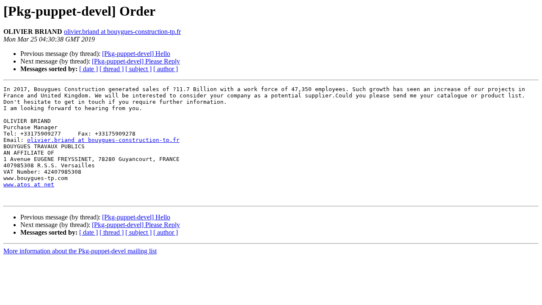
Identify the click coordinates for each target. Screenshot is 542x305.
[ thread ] (112, 68)
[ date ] (88, 68)
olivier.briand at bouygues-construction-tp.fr (122, 31)
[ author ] (165, 68)
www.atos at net (28, 184)
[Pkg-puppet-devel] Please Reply (136, 61)
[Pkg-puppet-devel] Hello (136, 53)
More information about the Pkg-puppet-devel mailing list (80, 251)
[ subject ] (138, 68)
